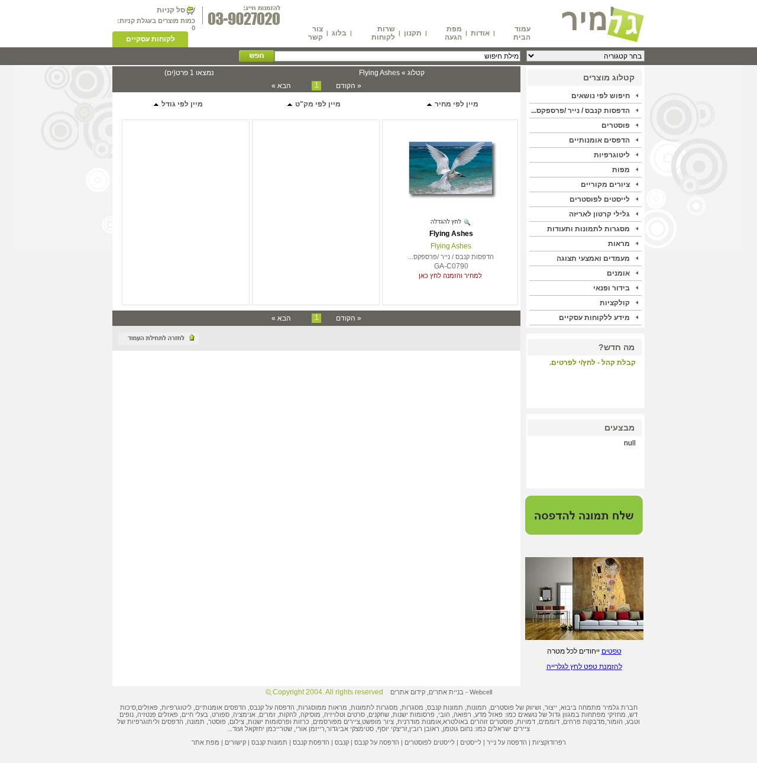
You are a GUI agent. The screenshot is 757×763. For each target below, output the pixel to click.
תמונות (477, 707)
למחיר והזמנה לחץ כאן (450, 275)
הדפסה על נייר (507, 742)
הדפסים (172, 721)
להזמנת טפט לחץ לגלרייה (584, 666)
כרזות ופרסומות (287, 721)
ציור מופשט (378, 721)
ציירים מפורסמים (336, 721)
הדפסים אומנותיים (599, 140)
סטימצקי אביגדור (350, 728)
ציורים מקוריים (605, 184)
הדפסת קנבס (311, 742)
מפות (621, 170)
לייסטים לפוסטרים (600, 199)
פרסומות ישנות (414, 714)
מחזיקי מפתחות (603, 714)
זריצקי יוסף (392, 728)
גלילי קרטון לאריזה (599, 214)
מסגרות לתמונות (374, 707)
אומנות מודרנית (419, 721)
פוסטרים (615, 125)
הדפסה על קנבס (272, 707)
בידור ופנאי (611, 288)
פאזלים (148, 707)
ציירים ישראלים (509, 728)
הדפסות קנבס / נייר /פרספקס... (580, 110)
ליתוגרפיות (142, 721)
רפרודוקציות (549, 742)
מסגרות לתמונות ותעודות (588, 229)
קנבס (342, 742)
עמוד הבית (521, 33)
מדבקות (594, 721)
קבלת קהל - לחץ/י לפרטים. (592, 362)
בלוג (339, 33)
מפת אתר (205, 742)
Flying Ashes (451, 233)
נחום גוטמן (458, 728)
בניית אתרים (446, 692)
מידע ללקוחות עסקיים (594, 317)
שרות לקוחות (383, 33)
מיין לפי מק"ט (317, 104)
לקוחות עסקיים (150, 39)
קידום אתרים (407, 692)
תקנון (413, 33)
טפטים (611, 651)
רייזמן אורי (310, 728)
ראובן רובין (424, 728)
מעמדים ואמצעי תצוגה (593, 258)
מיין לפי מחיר (455, 104)
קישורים (235, 742)
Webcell (481, 692)
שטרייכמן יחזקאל (268, 728)
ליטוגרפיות (612, 155)
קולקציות (615, 303)
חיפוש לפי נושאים (600, 96)
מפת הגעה (453, 33)
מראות (619, 244)
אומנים (618, 273)
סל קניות (171, 10)
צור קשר (315, 33)
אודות (480, 33)
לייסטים (470, 742)
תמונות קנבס (269, 742)
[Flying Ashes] (450, 191)
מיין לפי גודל (181, 104)
